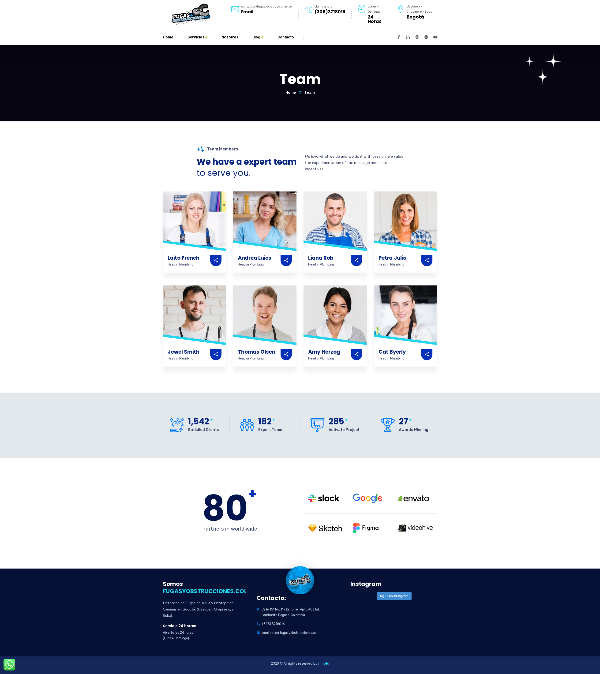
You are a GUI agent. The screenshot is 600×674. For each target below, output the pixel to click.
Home (290, 92)
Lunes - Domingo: (374, 9)
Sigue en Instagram (394, 596)
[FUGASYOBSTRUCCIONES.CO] (190, 14)
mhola (323, 663)
